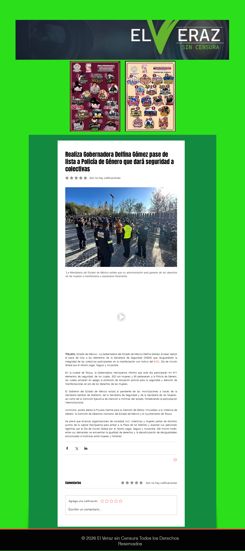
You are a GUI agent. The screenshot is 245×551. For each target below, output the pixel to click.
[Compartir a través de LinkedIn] (86, 448)
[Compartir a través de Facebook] (67, 448)
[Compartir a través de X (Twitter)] (76, 448)
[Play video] (121, 317)
